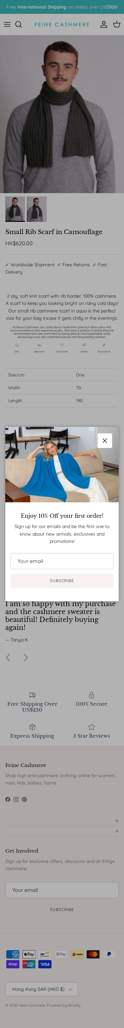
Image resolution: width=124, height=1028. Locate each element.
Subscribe (62, 580)
